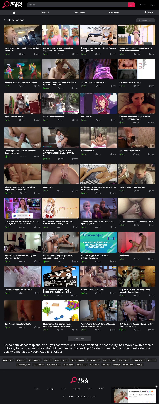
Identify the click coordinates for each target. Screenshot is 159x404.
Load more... (79, 339)
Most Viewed (79, 12)
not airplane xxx (93, 360)
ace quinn (152, 360)
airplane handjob (77, 360)
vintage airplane (139, 360)
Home (14, 12)
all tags (139, 365)
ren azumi (106, 365)
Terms (89, 389)
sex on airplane (34, 360)
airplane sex (8, 360)
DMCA (102, 389)
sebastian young (23, 365)
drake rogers (68, 365)
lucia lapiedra (128, 365)
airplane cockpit (61, 360)
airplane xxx (20, 360)
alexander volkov (53, 365)
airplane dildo (124, 360)
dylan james (94, 365)
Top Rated (45, 12)
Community (114, 12)
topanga (116, 365)
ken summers (39, 365)
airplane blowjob (109, 360)
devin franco (81, 365)
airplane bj (48, 360)
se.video (77, 396)
